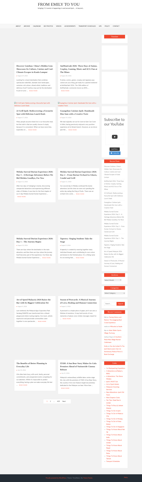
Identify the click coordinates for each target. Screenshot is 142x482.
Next (64, 401)
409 (58, 401)
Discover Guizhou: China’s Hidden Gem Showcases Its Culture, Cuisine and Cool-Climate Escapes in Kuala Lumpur (34, 69)
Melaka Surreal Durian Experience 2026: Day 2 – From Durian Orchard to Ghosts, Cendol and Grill (78, 175)
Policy (107, 26)
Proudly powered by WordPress (56, 478)
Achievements (69, 26)
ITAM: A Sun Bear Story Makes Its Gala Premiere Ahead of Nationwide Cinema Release (78, 366)
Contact (116, 26)
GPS (100, 26)
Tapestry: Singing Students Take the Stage (114, 246)
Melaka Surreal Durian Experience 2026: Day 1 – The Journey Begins (114, 238)
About (18, 26)
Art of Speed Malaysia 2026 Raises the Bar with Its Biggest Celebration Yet (113, 254)
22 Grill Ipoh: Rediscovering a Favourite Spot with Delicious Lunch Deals (113, 195)
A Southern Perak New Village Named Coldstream (113, 339)
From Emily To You (59, 4)
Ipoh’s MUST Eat (112, 381)
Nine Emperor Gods (113, 397)
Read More (33, 90)
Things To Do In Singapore (115, 427)
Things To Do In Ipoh (113, 411)
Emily (106, 346)
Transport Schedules (87, 26)
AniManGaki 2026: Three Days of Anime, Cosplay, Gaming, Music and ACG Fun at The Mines (78, 69)
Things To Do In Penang (114, 419)
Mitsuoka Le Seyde (116, 326)
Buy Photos (48, 26)
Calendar (37, 26)
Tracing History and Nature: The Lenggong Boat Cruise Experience (113, 320)
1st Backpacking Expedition (115, 368)
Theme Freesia (87, 478)
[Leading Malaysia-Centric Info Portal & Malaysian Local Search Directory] (114, 56)
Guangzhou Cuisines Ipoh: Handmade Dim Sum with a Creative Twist (113, 205)
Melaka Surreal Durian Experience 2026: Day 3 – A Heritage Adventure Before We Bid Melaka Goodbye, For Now (34, 175)
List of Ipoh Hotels (112, 384)
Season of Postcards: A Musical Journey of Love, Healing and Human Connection (114, 263)
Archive (27, 26)
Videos (58, 26)
